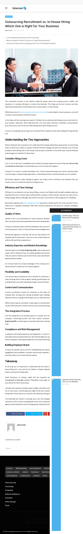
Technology (9, 486)
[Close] (52, 210)
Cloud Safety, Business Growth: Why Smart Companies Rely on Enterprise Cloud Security (38, 2)
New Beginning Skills (31, 203)
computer (36, 475)
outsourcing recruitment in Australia (33, 112)
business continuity (13, 472)
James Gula (8, 30)
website (25, 472)
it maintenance (25, 475)
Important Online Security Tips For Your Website (71, 381)
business (9, 468)
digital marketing (21, 468)
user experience (12, 475)
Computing (9, 490)
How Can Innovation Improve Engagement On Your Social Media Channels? (31, 43)
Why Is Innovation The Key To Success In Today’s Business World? (28, 40)
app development (35, 468)
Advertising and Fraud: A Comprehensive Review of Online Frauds (71, 227)
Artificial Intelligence (12, 494)
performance (48, 468)
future (45, 475)
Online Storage (10, 502)
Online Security (10, 483)
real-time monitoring (48, 472)
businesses (34, 472)
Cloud (7, 505)
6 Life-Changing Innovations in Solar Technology (23, 37)
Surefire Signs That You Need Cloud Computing (70, 217)
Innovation (9, 16)
